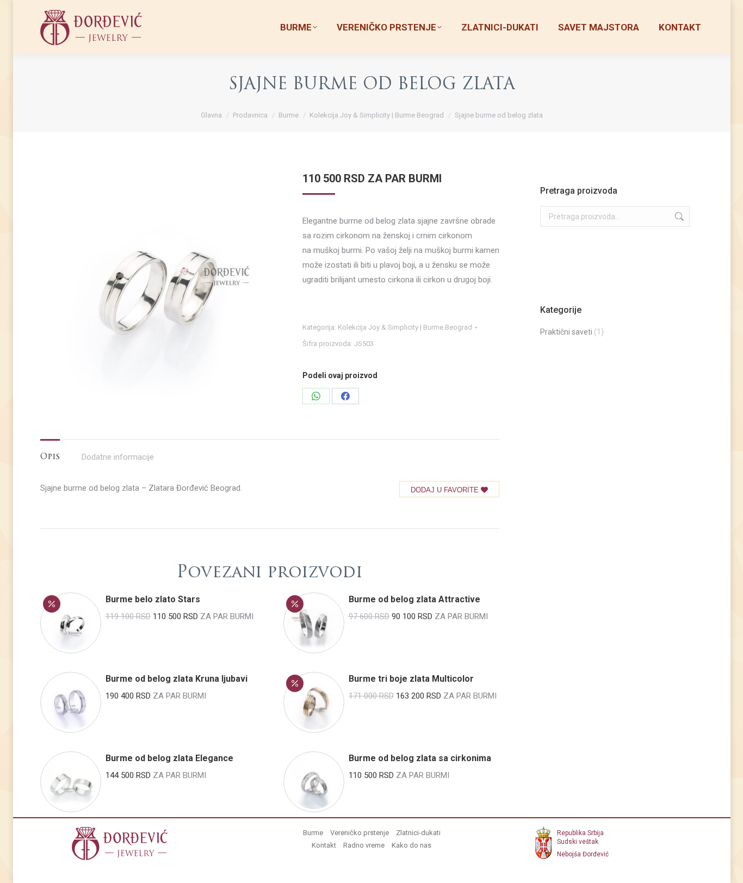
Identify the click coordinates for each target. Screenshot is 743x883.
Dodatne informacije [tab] (118, 457)
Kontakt (324, 845)
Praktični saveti (566, 332)
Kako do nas (411, 845)
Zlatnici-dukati (418, 833)
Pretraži (678, 216)
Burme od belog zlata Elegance (169, 758)
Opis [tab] (50, 457)
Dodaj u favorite (446, 490)
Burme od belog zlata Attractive (414, 599)
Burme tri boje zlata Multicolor (411, 679)
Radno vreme (364, 845)
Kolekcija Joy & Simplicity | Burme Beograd (405, 327)
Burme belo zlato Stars (153, 599)
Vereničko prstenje (359, 833)
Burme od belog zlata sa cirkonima (420, 758)
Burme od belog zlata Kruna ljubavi (176, 679)
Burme (313, 833)
